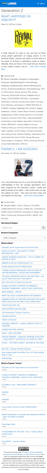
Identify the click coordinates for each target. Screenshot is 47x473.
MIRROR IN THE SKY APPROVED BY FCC (17, 263)
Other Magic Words (8, 424)
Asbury (11, 92)
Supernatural (36, 134)
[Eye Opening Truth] (9, 3)
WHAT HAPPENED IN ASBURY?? (15, 18)
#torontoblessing (33, 89)
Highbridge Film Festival (26, 108)
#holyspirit (5, 82)
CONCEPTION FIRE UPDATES (13, 329)
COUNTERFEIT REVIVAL (17, 98)
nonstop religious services (27, 124)
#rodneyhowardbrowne (17, 89)
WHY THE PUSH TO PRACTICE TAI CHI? (17, 282)
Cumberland (34, 98)
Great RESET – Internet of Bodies (14, 441)
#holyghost (23, 79)
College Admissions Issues (12, 209)
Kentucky (5, 118)
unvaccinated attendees (10, 144)
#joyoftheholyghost (17, 82)
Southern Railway (23, 134)
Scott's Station (20, 131)
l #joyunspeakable (34, 118)
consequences (39, 209)
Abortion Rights (10, 205)
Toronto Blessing (32, 137)
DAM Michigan (7, 358)
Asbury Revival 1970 (23, 92)
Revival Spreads (31, 128)
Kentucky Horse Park (18, 118)
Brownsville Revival (17, 95)
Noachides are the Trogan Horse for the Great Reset (20, 247)
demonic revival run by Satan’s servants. (28, 102)
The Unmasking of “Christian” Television (16, 312)
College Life (28, 209)
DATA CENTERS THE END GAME (14, 309)
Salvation (10, 131)
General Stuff (9, 76)
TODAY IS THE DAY (9, 320)
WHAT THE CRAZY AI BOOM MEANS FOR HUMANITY (21, 296)
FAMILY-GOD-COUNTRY (11, 212)
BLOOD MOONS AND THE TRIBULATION (17, 267)
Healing (13, 108)
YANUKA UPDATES (9, 316)
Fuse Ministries (7, 105)
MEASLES (11, 124)
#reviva (4, 89)
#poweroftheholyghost (32, 86)
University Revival (37, 141)
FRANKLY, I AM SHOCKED (19, 149)
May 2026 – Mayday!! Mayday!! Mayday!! (16, 349)
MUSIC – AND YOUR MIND (11, 333)
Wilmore (24, 144)
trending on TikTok (21, 141)
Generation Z (19, 105)
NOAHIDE (5, 400)
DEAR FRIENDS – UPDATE (12, 292)
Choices (26, 205)
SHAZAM (5, 392)
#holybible (14, 79)
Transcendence (7, 141)
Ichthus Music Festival (26, 111)
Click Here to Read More (34, 196)
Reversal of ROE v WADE (27, 215)
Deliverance (6, 102)
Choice (19, 205)
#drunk (6, 79)
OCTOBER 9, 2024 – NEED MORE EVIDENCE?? (19, 385)
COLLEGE (35, 205)
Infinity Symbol (18, 115)
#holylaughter (34, 79)
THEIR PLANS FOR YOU (11, 305)
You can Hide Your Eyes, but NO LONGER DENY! (19, 407)
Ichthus (13, 111)
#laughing (5, 86)
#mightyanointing (16, 86)
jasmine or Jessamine (34, 115)
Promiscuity (11, 215)
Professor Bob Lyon (9, 128)
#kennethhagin (31, 82)
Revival (21, 128)
